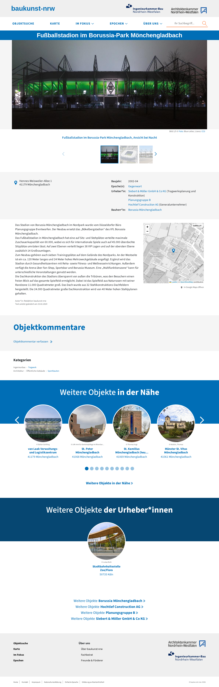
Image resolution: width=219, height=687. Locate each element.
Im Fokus (18, 655)
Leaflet (174, 282)
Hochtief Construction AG (143, 205)
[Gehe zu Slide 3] (97, 468)
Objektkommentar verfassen (30, 341)
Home (15, 682)
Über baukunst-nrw (92, 649)
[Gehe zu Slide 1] (86, 468)
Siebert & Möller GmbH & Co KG (147, 191)
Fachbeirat (87, 655)
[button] (156, 154)
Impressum (36, 682)
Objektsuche (20, 643)
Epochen (18, 660)
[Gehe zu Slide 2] (92, 468)
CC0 (203, 131)
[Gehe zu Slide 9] (127, 468)
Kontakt (25, 682)
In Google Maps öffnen (193, 287)
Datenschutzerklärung (52, 682)
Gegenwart (135, 186)
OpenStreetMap (186, 282)
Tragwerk (32, 367)
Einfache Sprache (71, 682)
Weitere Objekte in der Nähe (108, 483)
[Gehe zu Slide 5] (107, 468)
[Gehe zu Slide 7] (117, 468)
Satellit (197, 226)
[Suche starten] (204, 23)
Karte (16, 649)
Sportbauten (53, 370)
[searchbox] (184, 23)
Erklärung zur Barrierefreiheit (93, 682)
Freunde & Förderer (92, 660)
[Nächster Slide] (202, 420)
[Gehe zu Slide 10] (132, 468)
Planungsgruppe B (139, 200)
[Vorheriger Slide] (17, 420)
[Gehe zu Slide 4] (102, 468)
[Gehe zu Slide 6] (112, 468)
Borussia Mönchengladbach (145, 210)
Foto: (181, 131)
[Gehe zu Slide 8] (122, 468)
